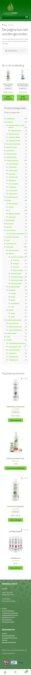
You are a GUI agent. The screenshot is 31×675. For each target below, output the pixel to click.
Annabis (11, 207)
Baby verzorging (11, 147)
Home (5, 25)
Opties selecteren (8, 98)
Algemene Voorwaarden (9, 642)
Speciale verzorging (12, 237)
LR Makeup (12, 290)
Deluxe (13, 297)
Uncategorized (11, 243)
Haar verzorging (16, 273)
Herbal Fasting (13, 177)
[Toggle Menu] (26, 17)
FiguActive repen (14, 134)
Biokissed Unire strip (15, 326)
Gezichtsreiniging (14, 287)
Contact (4, 633)
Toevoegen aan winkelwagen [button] (15, 468)
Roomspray (10, 223)
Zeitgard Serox (13, 360)
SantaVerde (12, 217)
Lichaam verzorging (17, 277)
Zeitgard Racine (14, 356)
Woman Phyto (13, 193)
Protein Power (13, 190)
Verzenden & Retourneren (9, 638)
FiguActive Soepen (14, 140)
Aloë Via (11, 253)
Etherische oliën (11, 154)
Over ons (4, 588)
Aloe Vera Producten (8, 611)
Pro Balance (12, 187)
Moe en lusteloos (7, 619)
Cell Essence (13, 167)
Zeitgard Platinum (14, 350)
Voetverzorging (11, 333)
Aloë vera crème (14, 250)
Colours (13, 293)
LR (9, 210)
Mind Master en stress (8, 617)
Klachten (4, 640)
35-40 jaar (16, 263)
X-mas (8, 336)
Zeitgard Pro (13, 353)
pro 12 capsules (13, 184)
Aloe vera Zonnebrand (13, 144)
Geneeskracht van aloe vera (10, 613)
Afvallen (4, 608)
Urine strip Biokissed (15, 330)
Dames (13, 313)
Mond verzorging (16, 283)
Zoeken (15, 672)
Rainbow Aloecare (14, 213)
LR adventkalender (12, 197)
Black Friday (10, 150)
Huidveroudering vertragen (10, 615)
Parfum (11, 310)
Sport (8, 240)
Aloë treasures (13, 203)
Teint (12, 307)
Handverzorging (11, 157)
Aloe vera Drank (13, 323)
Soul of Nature (11, 230)
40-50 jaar (16, 267)
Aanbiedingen (10, 118)
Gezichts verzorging (17, 257)
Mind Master (12, 180)
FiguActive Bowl (16, 130)
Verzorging (9, 247)
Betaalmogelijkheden (8, 635)
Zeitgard (9, 340)
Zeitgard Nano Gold (15, 346)
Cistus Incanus (13, 170)
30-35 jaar (16, 260)
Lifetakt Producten (12, 160)
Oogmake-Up (15, 303)
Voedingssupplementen (13, 320)
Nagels (13, 300)
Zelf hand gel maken (8, 622)
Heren (13, 317)
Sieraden (9, 227)
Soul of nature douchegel (17, 233)
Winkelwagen (24, 670)
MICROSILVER (10, 220)
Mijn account (5, 672)
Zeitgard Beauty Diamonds (17, 343)
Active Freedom (13, 164)
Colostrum (12, 174)
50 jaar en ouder (18, 270)
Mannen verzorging (17, 280)
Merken (8, 200)
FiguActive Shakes (14, 137)
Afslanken (9, 122)
